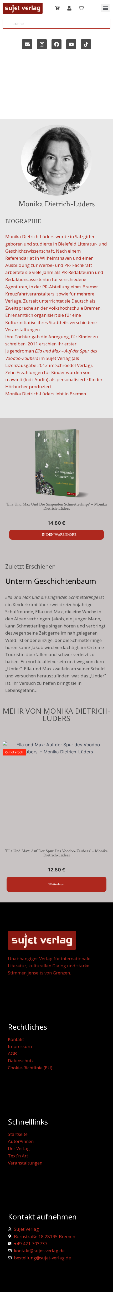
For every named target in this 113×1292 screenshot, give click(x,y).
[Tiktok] (86, 44)
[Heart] (81, 8)
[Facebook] (56, 44)
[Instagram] (42, 44)
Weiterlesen (56, 884)
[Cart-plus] (57, 8)
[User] (69, 8)
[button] (105, 8)
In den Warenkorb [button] (59, 534)
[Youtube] (71, 44)
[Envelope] (27, 44)
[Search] (7, 24)
